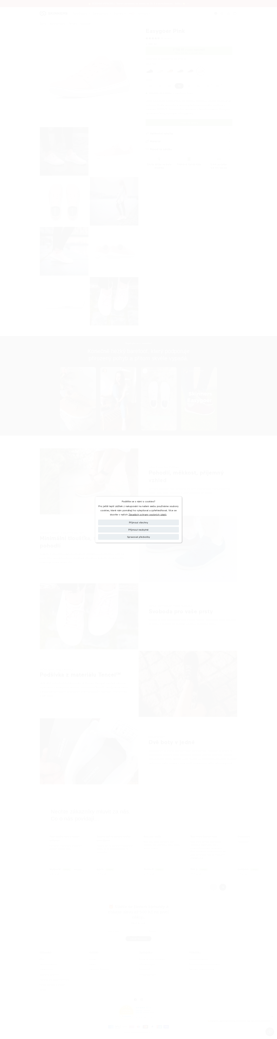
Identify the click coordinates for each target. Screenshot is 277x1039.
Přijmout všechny (138, 522)
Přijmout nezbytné (138, 529)
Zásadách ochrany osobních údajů (147, 514)
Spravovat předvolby (138, 536)
